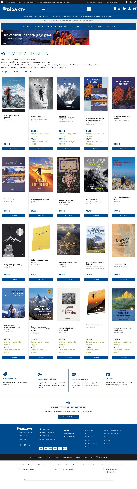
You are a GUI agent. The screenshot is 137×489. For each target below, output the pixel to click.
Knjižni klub (89, 430)
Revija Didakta (107, 16)
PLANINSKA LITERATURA (27, 53)
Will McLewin (35, 333)
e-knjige (99, 26)
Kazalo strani (89, 437)
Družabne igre (69, 433)
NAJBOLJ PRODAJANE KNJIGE (57, 26)
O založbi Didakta (91, 443)
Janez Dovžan (8, 120)
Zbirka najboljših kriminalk (90, 16)
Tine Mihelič (90, 125)
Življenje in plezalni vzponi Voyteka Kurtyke (39, 120)
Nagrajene (75, 26)
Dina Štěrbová (8, 331)
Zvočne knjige (111, 26)
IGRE (53, 16)
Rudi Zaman (99, 123)
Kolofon (78, 457)
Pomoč (87, 433)
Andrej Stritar (90, 123)
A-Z (26, 72)
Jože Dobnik (62, 266)
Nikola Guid (117, 201)
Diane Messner (91, 202)
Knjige (66, 430)
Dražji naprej (18, 72)
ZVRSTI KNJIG (27, 16)
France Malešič (118, 332)
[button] (43, 8)
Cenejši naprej (6, 72)
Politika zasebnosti (67, 457)
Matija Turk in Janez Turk (66, 121)
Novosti (59, 16)
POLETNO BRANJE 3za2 (42, 16)
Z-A (31, 72)
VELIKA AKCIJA (38, 26)
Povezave (88, 447)
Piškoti (85, 457)
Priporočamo (87, 26)
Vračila (106, 437)
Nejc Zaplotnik (63, 204)
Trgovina (47, 21)
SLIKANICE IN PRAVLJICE (71, 16)
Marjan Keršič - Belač (120, 266)
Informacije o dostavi (111, 433)
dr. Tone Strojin (36, 264)
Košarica (107, 443)
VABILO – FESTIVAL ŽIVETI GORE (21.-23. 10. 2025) (18, 60)
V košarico (13, 149)
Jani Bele (34, 202)
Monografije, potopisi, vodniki (69, 21)
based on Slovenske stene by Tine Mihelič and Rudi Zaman (95, 267)
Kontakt (87, 440)
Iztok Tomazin (90, 327)
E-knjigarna (55, 21)
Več (65, 67)
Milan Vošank (63, 332)
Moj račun (107, 440)
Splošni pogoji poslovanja (112, 430)
